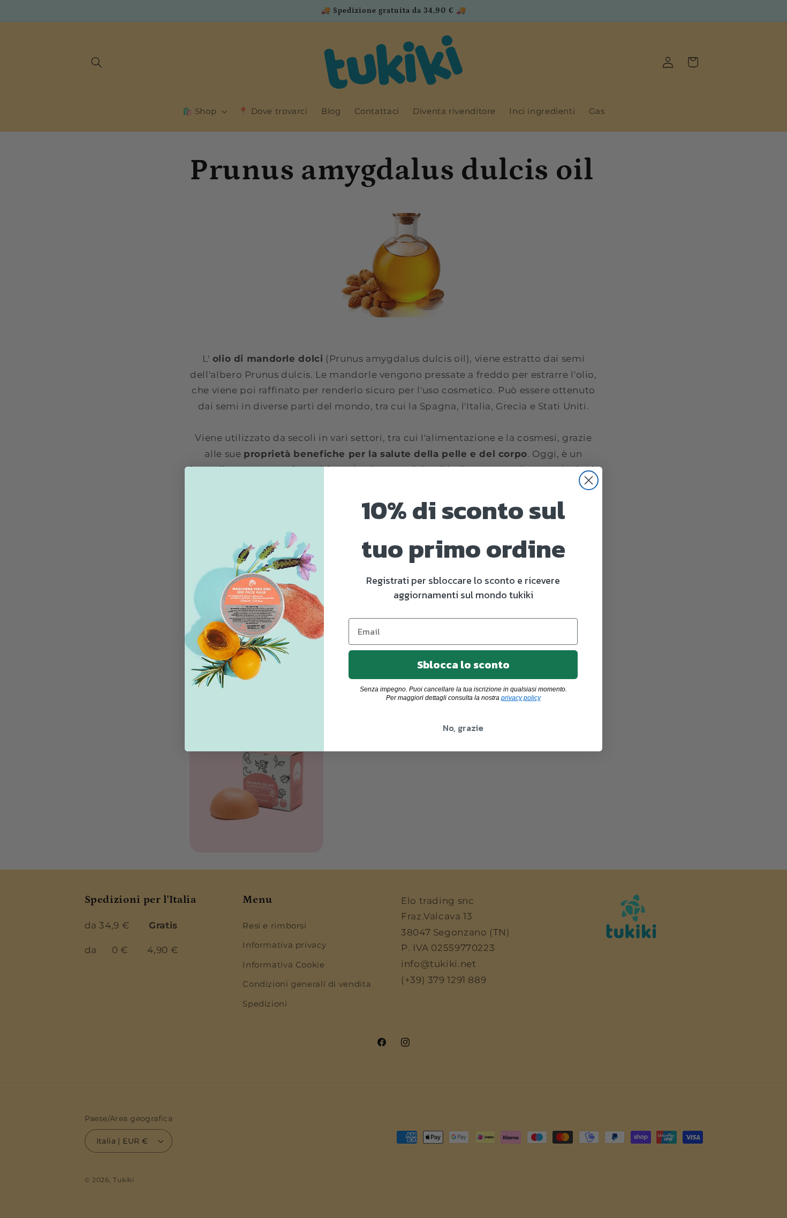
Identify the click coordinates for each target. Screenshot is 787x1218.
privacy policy (521, 698)
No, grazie (463, 727)
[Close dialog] (588, 480)
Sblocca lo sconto (463, 665)
